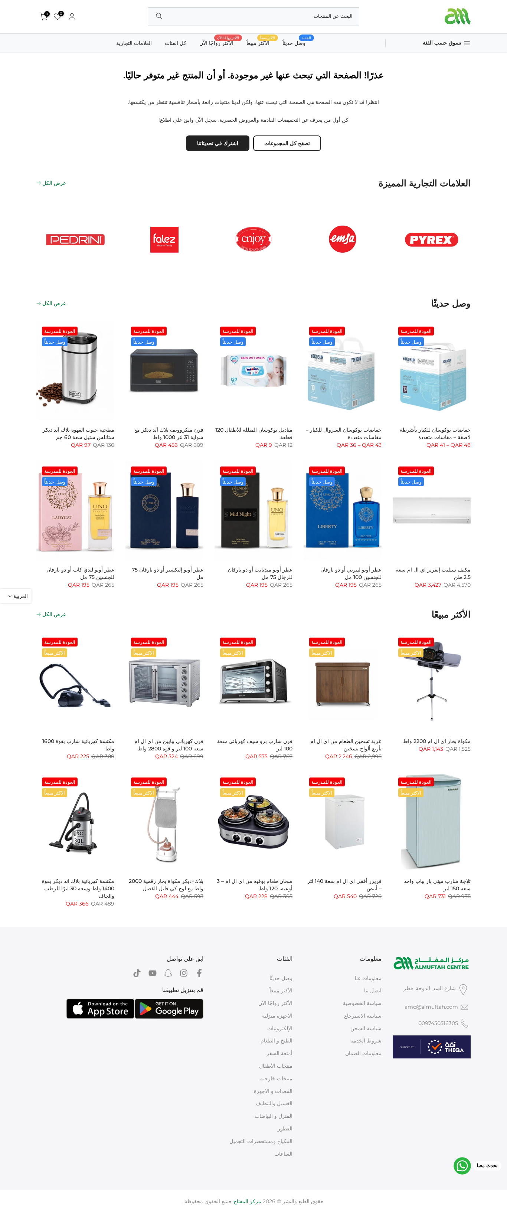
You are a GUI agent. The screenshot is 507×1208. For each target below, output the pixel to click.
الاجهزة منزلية (277, 1015)
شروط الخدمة (366, 1040)
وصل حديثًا (280, 978)
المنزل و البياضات (273, 1116)
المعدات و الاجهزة (273, 1091)
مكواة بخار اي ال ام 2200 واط (437, 741)
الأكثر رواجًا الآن (219, 42)
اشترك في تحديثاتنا (217, 143)
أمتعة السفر (279, 1053)
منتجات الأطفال (275, 1066)
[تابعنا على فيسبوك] (199, 973)
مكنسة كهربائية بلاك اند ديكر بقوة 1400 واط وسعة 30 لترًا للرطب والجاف (78, 888)
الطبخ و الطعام (276, 1040)
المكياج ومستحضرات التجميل (260, 1141)
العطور (285, 1128)
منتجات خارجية (276, 1078)
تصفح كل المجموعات (287, 143)
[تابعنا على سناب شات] (168, 973)
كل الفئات (175, 43)
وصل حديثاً (296, 42)
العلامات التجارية (134, 43)
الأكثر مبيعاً (280, 990)
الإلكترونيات (279, 1028)
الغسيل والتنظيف (274, 1103)
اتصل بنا (373, 990)
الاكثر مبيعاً (260, 42)
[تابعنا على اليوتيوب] (152, 973)
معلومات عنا (368, 978)
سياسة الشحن (366, 1028)
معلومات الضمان (363, 1053)
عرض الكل (54, 183)
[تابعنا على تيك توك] (137, 973)
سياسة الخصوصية (362, 1003)
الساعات (283, 1153)
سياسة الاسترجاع (363, 1015)
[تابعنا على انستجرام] (184, 973)
